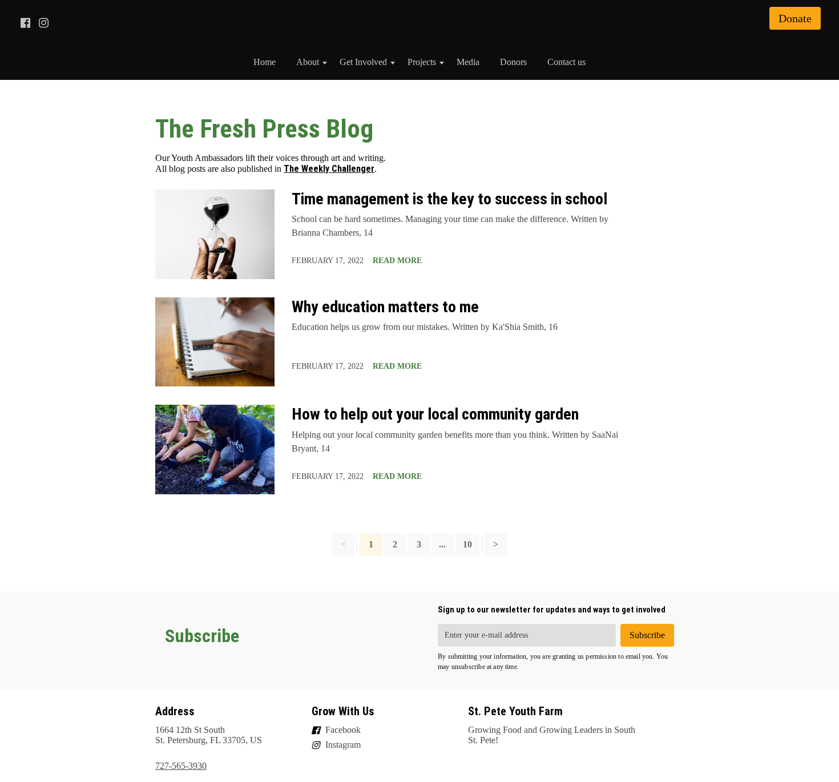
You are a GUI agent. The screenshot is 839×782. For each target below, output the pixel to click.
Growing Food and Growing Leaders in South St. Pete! (551, 735)
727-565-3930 (181, 766)
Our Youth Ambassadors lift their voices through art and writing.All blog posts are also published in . (270, 163)
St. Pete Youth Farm (515, 711)
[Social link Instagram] (43, 23)
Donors (513, 62)
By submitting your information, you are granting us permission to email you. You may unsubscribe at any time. (553, 661)
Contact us (566, 62)
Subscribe (202, 636)
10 (467, 544)
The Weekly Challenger (329, 168)
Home (264, 62)
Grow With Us (343, 711)
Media (468, 62)
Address (175, 711)
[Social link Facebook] (25, 23)
